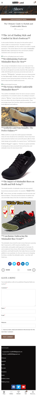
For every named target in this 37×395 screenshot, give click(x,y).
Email (3, 315)
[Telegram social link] (27, 264)
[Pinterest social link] (18, 264)
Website (3, 322)
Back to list (18, 270)
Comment (4, 288)
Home (10, 12)
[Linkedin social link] (23, 264)
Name (3, 308)
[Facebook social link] (10, 264)
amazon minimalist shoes (21, 12)
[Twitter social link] (14, 264)
